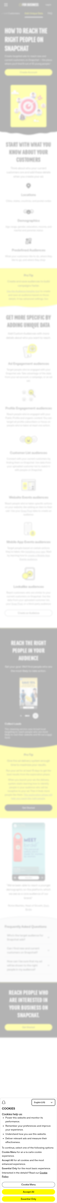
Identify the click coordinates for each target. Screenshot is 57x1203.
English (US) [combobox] (39, 1102)
